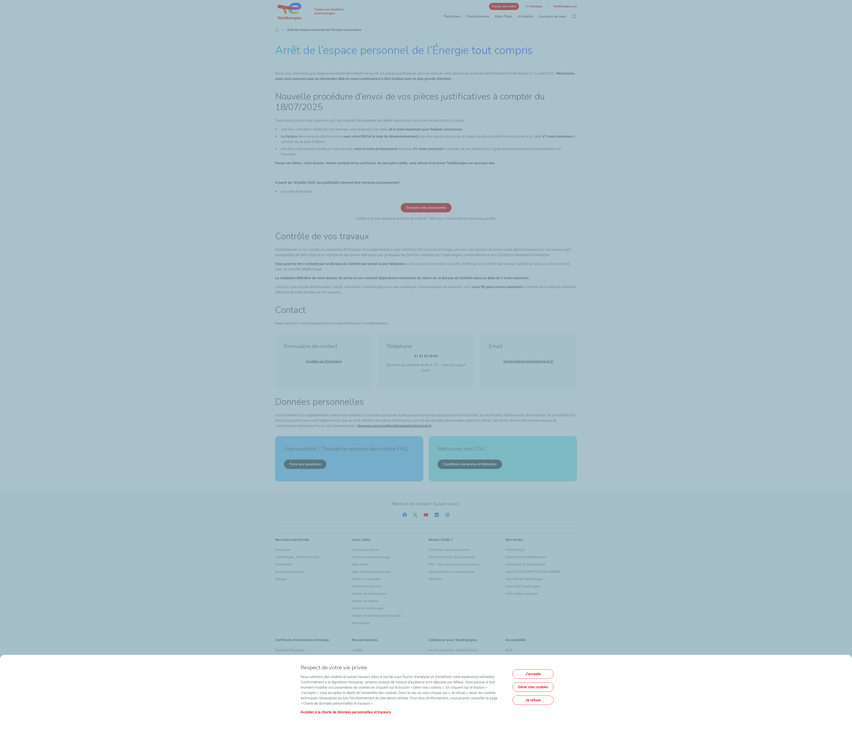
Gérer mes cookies (533, 687)
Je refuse (533, 700)
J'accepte (533, 674)
